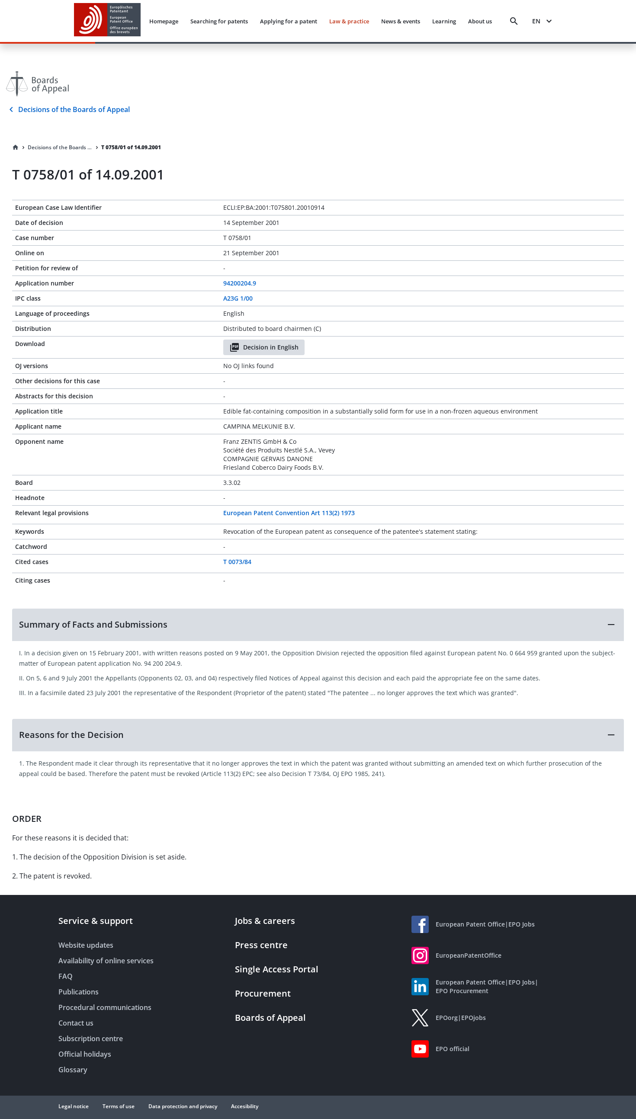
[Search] (514, 21)
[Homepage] (15, 147)
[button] (318, 625)
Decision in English (271, 347)
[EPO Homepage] (107, 21)
